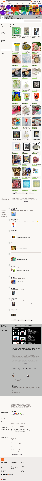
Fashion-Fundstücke (23, 3)
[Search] (39, 21)
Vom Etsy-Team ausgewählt (10, 3)
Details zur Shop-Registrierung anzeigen (17, 454)
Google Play (10, 474)
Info (11, 21)
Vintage (29, 3)
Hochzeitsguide (34, 3)
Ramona (12, 219)
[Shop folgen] (39, 17)
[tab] (6, 25)
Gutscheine (39, 3)
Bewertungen (7, 21)
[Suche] (31, 1)
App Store (4, 474)
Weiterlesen (26, 201)
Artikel (2, 21)
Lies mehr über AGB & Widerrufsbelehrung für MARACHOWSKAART (20, 429)
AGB (14, 21)
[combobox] (17, 1)
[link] (13, 193)
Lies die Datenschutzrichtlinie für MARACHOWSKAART (18, 426)
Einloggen (34, 1)
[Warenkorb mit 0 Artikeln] (40, 1)
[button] (37, 17)
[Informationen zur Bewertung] (5, 18)
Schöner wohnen (17, 3)
